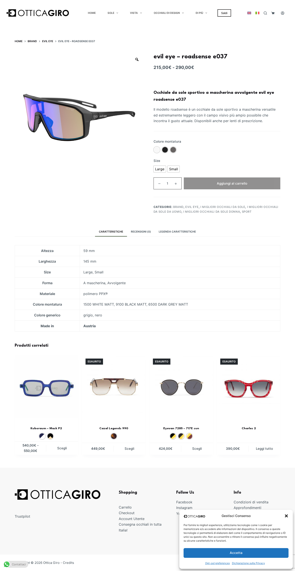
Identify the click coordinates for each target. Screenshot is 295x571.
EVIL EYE (191, 207)
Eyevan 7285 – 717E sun (181, 428)
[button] (286, 516)
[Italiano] (257, 13)
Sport (247, 211)
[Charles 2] (248, 386)
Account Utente (131, 519)
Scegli (62, 448)
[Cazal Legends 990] (113, 386)
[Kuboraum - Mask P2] (46, 386)
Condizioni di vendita (251, 502)
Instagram (184, 508)
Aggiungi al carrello (232, 183)
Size (157, 161)
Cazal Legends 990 (113, 428)
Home (92, 12)
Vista (134, 12)
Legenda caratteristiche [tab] (177, 231)
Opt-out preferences (217, 563)
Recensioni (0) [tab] (141, 231)
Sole (111, 12)
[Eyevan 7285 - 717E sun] (181, 386)
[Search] (265, 13)
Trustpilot (22, 516)
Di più (199, 12)
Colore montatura (167, 141)
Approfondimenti (247, 508)
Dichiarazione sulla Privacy (248, 563)
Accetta (236, 553)
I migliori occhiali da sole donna (211, 211)
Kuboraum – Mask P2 (46, 428)
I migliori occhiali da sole (222, 207)
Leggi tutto (264, 449)
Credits (68, 563)
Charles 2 (249, 428)
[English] (249, 13)
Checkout (127, 513)
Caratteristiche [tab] (111, 231)
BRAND (178, 207)
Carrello (125, 507)
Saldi (224, 13)
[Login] (282, 13)
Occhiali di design (167, 12)
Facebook (184, 502)
